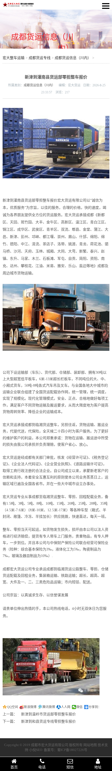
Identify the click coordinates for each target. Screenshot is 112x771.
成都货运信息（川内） (73, 58)
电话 (42, 767)
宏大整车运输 (13, 58)
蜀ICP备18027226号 (72, 750)
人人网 (65, 707)
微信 (79, 707)
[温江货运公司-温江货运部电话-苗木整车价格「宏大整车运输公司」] (18, 6)
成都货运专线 (40, 58)
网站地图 (90, 745)
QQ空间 (12, 707)
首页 (14, 767)
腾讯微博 (48, 707)
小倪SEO (35, 750)
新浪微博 (30, 707)
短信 (70, 767)
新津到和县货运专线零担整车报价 (48, 721)
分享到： (95, 707)
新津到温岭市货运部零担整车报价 (48, 714)
